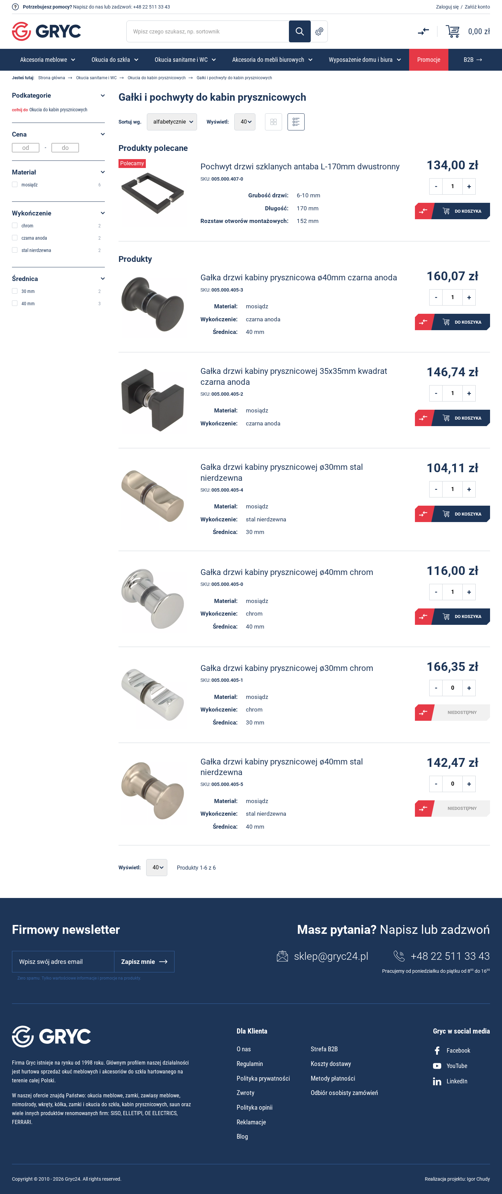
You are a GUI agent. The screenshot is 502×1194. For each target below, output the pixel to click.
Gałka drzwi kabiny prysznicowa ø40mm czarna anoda (298, 277)
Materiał (24, 172)
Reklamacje (251, 1122)
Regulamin (250, 1064)
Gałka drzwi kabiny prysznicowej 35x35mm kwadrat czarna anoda (293, 376)
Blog (242, 1136)
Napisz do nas (88, 7)
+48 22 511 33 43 (151, 7)
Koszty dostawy (331, 1064)
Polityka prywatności (263, 1078)
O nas (244, 1049)
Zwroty (245, 1093)
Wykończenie (31, 213)
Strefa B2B (324, 1049)
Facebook (458, 1050)
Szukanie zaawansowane (319, 31)
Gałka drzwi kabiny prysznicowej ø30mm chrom (286, 668)
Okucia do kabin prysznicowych (157, 77)
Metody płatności (333, 1078)
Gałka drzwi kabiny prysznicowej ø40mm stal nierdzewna (281, 767)
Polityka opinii (255, 1107)
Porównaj (423, 211)
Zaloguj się (447, 7)
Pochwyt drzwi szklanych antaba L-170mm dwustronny (300, 166)
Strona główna (51, 77)
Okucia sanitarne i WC (96, 77)
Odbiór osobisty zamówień (344, 1093)
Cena (19, 134)
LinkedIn (457, 1081)
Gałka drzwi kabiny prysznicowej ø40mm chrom (286, 572)
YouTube (457, 1065)
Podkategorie (31, 95)
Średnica (25, 279)
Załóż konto (477, 7)
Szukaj (300, 31)
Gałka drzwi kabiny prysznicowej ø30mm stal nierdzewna (281, 472)
